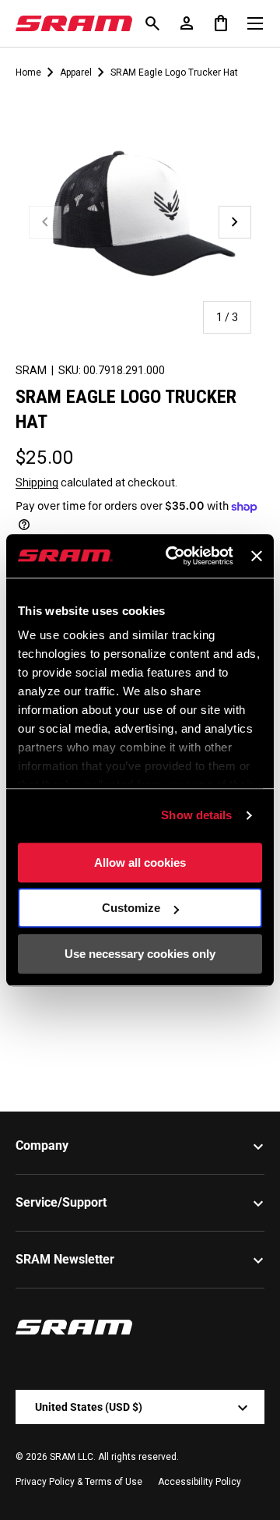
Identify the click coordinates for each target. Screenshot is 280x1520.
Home (28, 72)
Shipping (37, 482)
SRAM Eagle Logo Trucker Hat (174, 72)
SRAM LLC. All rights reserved (113, 1456)
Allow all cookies (140, 862)
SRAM (31, 370)
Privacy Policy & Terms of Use (79, 1481)
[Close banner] (256, 555)
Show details (196, 815)
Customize (131, 907)
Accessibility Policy (199, 1481)
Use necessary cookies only (140, 953)
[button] (221, 23)
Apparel (76, 72)
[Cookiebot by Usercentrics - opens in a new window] (173, 556)
